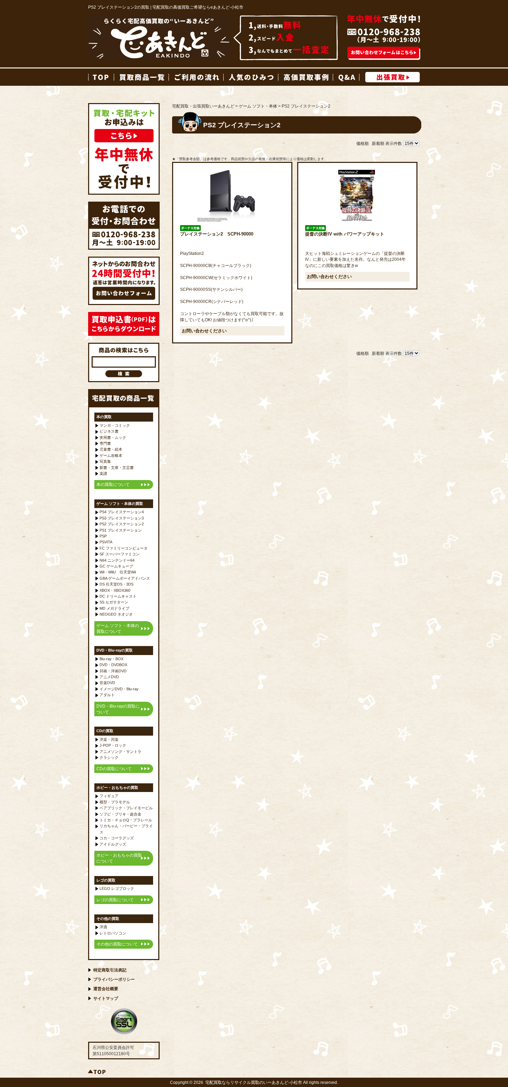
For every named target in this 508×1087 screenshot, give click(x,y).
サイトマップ (105, 998)
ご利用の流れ (195, 77)
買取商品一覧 (141, 77)
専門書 (105, 443)
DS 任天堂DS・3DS (116, 584)
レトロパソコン (113, 933)
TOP (101, 77)
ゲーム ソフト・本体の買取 (119, 503)
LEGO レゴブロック (117, 888)
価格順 (362, 143)
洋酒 (103, 927)
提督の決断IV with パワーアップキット (344, 234)
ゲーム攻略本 (111, 455)
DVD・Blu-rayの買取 (114, 650)
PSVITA (106, 542)
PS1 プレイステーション (121, 530)
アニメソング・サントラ (120, 751)
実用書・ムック (113, 437)
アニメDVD (109, 677)
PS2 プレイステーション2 (122, 524)
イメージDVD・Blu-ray (119, 689)
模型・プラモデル (115, 802)
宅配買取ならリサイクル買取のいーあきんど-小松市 (253, 1082)
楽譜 (103, 473)
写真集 (105, 461)
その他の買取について (117, 944)
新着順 (378, 143)
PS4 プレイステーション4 (122, 512)
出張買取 (392, 77)
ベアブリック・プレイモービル (126, 808)
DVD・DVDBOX (113, 665)
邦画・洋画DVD (113, 671)
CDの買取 (104, 731)
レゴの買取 (105, 880)
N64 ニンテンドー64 (117, 560)
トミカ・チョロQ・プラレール (126, 820)
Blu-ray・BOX (111, 659)
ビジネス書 (109, 431)
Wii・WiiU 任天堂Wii (118, 572)
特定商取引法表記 (109, 970)
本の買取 (104, 417)
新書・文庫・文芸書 (117, 468)
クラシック (109, 757)
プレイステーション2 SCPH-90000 (216, 234)
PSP (103, 536)
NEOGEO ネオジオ (116, 614)
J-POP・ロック (113, 745)
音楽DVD (107, 683)
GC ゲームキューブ (116, 566)
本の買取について (113, 484)
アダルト (107, 695)
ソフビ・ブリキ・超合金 (120, 814)
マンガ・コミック (115, 425)
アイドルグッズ (113, 844)
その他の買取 (107, 918)
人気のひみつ (250, 77)
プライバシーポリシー (114, 979)
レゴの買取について (115, 899)
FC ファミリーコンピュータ (124, 548)
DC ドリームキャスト (118, 596)
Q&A (346, 77)
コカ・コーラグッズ (117, 838)
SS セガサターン (114, 602)
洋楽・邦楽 (109, 739)
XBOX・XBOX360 (115, 590)
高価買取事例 (305, 77)
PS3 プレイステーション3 (122, 518)
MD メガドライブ (114, 608)
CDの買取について (114, 768)
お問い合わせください (204, 330)
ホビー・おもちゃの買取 (117, 787)
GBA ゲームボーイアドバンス (125, 578)
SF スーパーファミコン (120, 554)
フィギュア (109, 796)
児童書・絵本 (111, 449)
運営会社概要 (105, 988)
